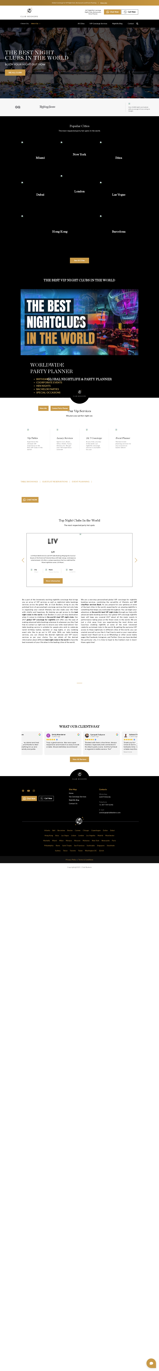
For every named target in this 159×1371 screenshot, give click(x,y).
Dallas (105, 830)
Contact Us (73, 803)
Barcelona (61, 830)
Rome (58, 846)
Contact (131, 24)
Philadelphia (48, 846)
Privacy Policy (71, 860)
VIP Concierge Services (98, 24)
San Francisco (79, 846)
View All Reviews (79, 759)
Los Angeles (90, 835)
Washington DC (91, 851)
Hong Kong (49, 835)
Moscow (77, 841)
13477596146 (105, 797)
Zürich (101, 851)
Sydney (57, 851)
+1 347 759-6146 (106, 805)
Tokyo (65, 851)
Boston (70, 830)
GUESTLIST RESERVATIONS (55, 481)
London (81, 835)
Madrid (100, 835)
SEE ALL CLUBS (15, 72)
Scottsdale (91, 846)
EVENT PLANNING (80, 481)
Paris (114, 841)
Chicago (86, 830)
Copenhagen (96, 830)
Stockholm (111, 846)
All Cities (81, 24)
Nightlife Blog (117, 24)
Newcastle (106, 841)
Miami (54, 841)
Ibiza (57, 835)
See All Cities (79, 260)
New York (95, 841)
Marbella (46, 841)
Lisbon (73, 835)
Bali (53, 830)
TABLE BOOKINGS (29, 481)
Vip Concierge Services (77, 797)
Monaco (69, 841)
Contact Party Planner (60, 408)
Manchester (109, 835)
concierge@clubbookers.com (109, 813)
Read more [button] (121, 752)
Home (71, 793)
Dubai (112, 830)
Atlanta (47, 830)
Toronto (73, 851)
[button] (136, 743)
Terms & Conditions (85, 860)
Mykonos (86, 841)
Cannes (77, 830)
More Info (43, 408)
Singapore (101, 846)
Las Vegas (65, 835)
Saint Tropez (67, 846)
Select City (35, 23)
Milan (61, 841)
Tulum (80, 851)
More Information (53, 581)
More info (103, 3)
